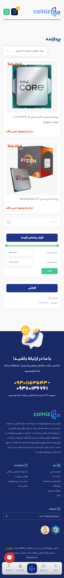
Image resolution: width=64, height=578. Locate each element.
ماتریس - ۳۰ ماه (50, 302)
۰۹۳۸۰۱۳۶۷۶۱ (32, 388)
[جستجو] (8, 221)
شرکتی (54, 298)
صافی (49, 271)
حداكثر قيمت (52, 262)
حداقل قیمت (52, 252)
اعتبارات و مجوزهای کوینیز (48, 452)
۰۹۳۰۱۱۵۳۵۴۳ (30, 383)
